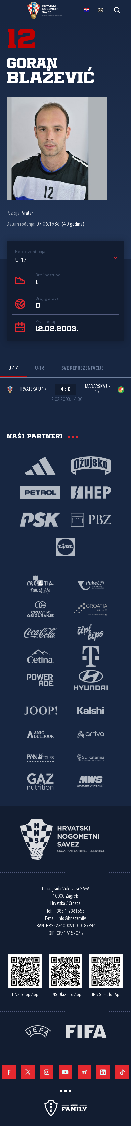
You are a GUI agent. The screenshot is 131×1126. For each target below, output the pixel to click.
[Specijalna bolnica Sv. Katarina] (91, 757)
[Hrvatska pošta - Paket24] (91, 585)
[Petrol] (40, 492)
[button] (67, 260)
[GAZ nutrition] (40, 781)
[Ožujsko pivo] (91, 465)
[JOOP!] (40, 710)
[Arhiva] (117, 10)
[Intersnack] (91, 632)
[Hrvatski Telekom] (91, 656)
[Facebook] (9, 1072)
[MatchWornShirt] (91, 781)
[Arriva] (91, 733)
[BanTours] (40, 757)
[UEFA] (37, 1030)
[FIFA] (86, 1030)
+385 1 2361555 (69, 911)
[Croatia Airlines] (91, 608)
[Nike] (40, 465)
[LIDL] (65, 546)
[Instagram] (46, 1072)
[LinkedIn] (103, 1072)
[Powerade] (40, 679)
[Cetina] (40, 656)
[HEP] (91, 492)
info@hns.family (72, 918)
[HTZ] (40, 585)
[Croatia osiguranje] (40, 608)
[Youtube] (65, 1072)
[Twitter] (28, 1072)
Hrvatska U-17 (33, 389)
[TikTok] (122, 1072)
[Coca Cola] (40, 632)
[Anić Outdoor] (40, 733)
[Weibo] (84, 1072)
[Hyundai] (91, 679)
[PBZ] (91, 519)
